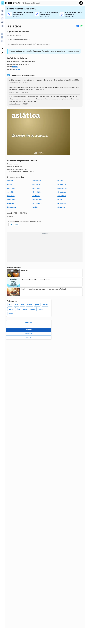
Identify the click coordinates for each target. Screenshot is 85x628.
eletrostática (36, 192)
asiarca (28, 326)
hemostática (61, 203)
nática (59, 200)
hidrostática (11, 207)
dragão (10, 309)
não (16, 224)
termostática (11, 200)
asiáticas (15, 67)
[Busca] (81, 3)
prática (9, 184)
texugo (41, 309)
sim (11, 224)
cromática (10, 192)
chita (18, 309)
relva (10, 304)
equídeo (32, 309)
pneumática (11, 203)
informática (11, 188)
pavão (25, 309)
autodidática (61, 196)
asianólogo (28, 322)
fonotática (11, 196)
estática (60, 181)
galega (37, 304)
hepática (35, 207)
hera (16, 304)
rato (22, 304)
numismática (36, 203)
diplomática (61, 192)
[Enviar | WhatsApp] (81, 26)
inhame (45, 304)
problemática (62, 188)
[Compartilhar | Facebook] (77, 26)
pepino (10, 313)
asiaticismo (29, 333)
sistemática (61, 184)
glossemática (37, 200)
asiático (18, 69)
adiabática (36, 196)
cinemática (61, 207)
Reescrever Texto (39, 51)
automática (36, 188)
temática (10, 181)
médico (29, 304)
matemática (36, 181)
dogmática (36, 184)
